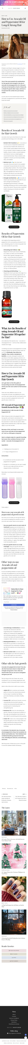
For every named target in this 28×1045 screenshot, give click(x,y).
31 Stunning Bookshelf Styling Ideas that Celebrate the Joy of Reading (13, 938)
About (14, 1014)
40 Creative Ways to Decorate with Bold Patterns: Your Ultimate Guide (13, 839)
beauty (4, 788)
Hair (6, 15)
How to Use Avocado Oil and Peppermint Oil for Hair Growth (14, 116)
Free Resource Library (14, 1024)
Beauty (3, 15)
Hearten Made (23, 1040)
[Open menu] (25, 8)
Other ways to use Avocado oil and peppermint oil (13, 119)
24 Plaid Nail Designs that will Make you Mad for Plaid (13, 905)
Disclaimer (14, 1022)
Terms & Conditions (14, 1018)
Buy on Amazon (14, 227)
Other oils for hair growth (8, 121)
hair (15, 788)
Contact (14, 1016)
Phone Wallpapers (6, 870)
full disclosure (19, 63)
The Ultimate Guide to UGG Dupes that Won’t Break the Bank (20, 797)
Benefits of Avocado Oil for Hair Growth (11, 110)
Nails (6, 903)
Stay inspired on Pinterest (15, 1033)
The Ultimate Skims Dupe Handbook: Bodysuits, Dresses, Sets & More (6, 798)
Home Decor (4, 837)
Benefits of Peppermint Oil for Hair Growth (11, 112)
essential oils (10, 788)
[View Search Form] (2, 8)
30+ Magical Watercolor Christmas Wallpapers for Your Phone (13, 872)
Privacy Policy (14, 1020)
